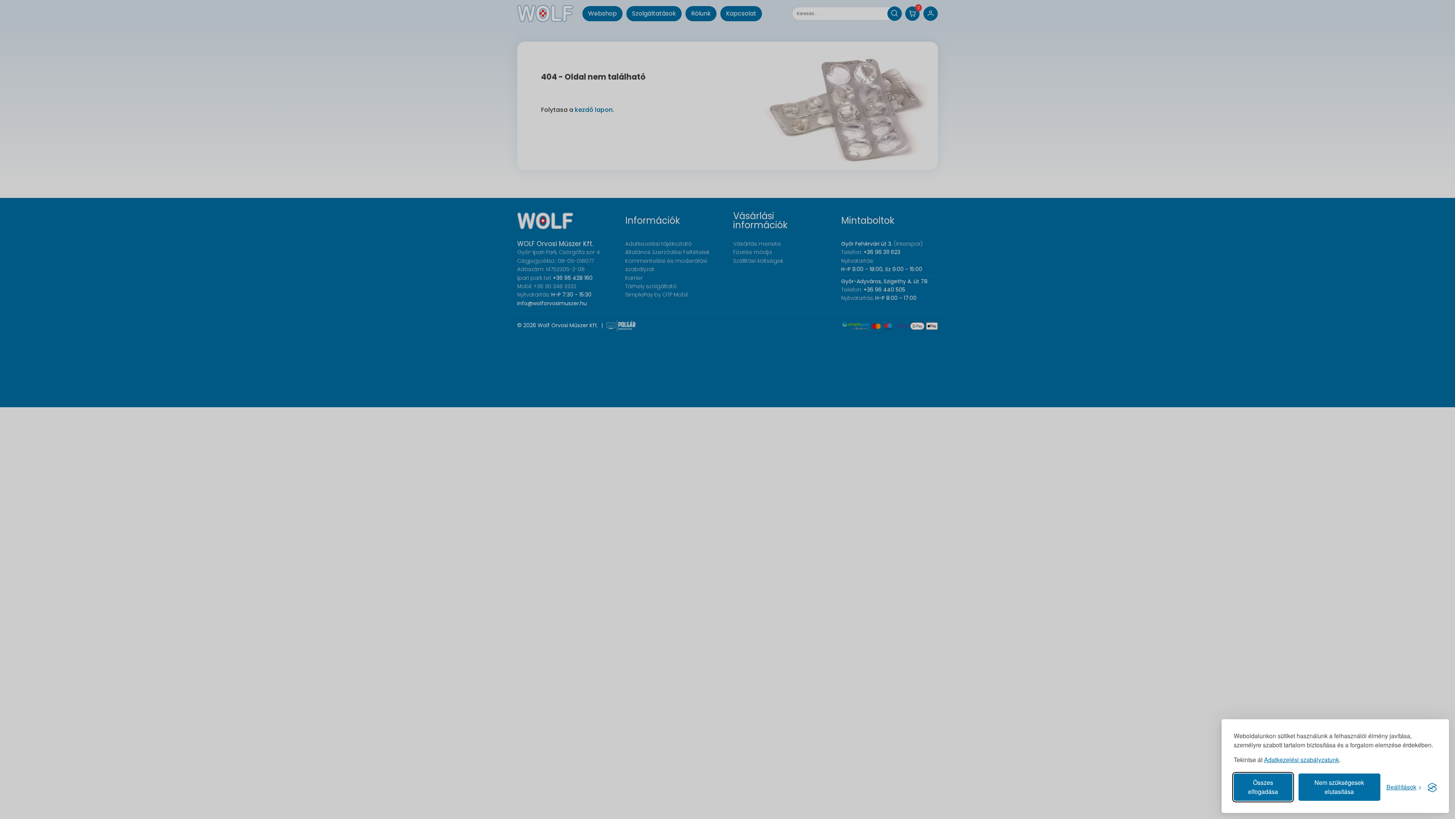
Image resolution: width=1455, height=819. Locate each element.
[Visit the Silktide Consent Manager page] (1432, 787)
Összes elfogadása (1263, 787)
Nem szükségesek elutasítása (1339, 787)
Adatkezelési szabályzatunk (1301, 759)
